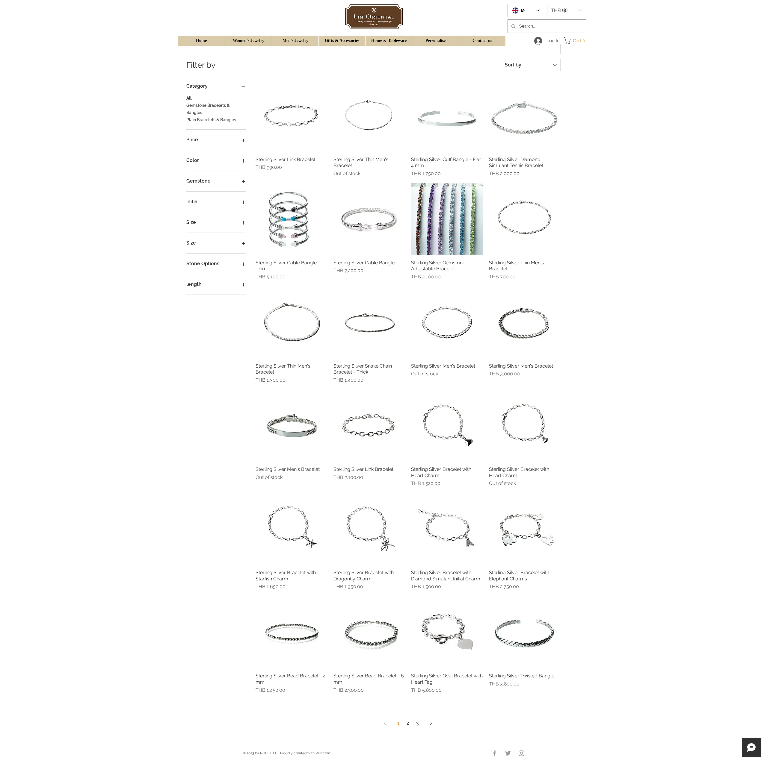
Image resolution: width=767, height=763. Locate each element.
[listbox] (566, 10)
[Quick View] (291, 116)
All (188, 98)
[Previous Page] (385, 723)
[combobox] (531, 65)
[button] (248, 41)
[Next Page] (430, 723)
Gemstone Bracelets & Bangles (208, 109)
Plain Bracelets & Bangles (211, 119)
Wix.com (322, 753)
